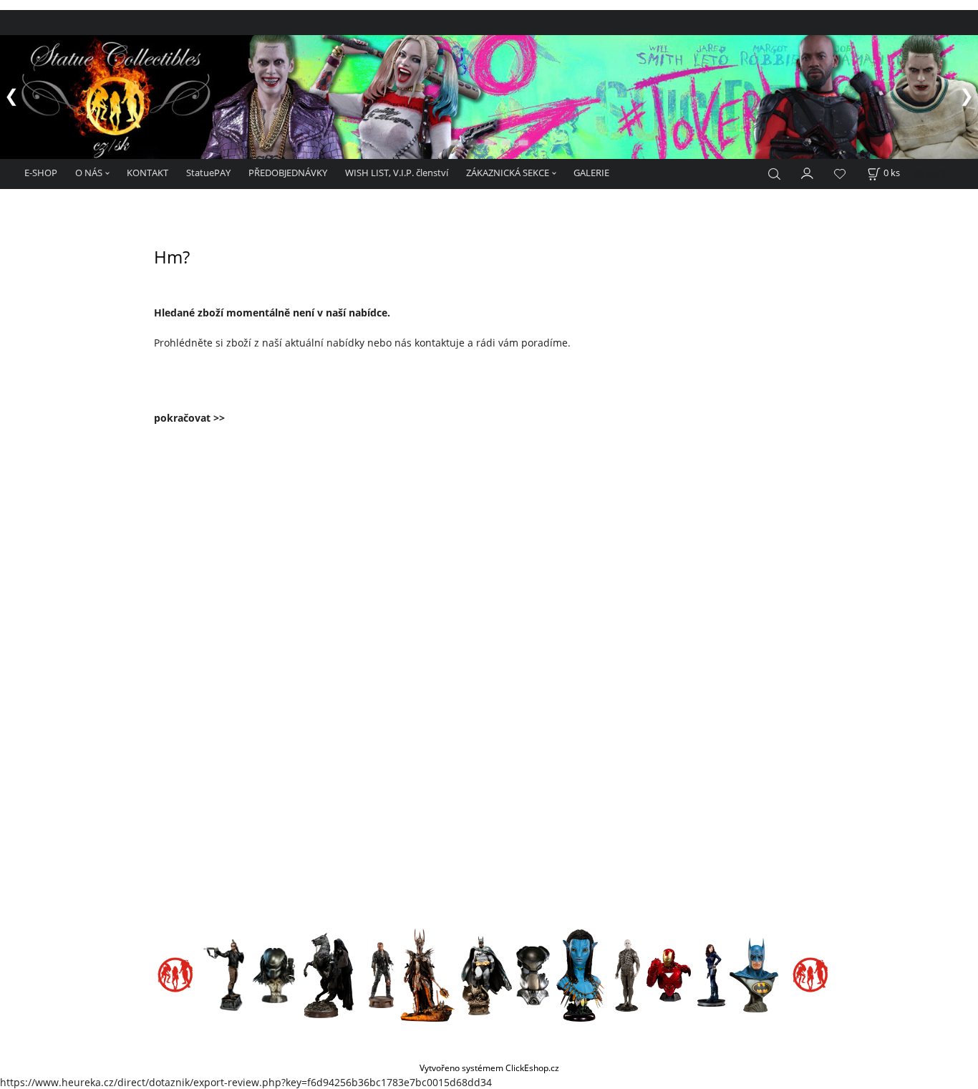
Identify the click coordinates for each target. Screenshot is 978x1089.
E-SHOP (40, 172)
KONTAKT (147, 172)
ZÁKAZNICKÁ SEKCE (507, 172)
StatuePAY (208, 172)
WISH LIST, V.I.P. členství (396, 172)
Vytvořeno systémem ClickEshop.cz (489, 1067)
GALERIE (591, 172)
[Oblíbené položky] (840, 174)
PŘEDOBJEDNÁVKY (287, 172)
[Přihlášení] (807, 172)
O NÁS (88, 172)
